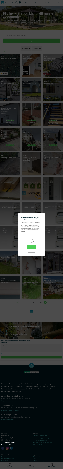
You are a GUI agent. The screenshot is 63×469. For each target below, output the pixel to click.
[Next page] (45, 302)
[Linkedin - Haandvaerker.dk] (12, 448)
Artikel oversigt (5, 462)
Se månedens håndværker (40, 440)
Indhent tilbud (47, 2)
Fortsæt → (31, 357)
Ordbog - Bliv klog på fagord (40, 462)
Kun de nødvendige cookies (31, 241)
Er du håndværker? (38, 437)
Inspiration (57, 2)
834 (41, 302)
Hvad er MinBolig (37, 444)
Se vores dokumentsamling (40, 463)
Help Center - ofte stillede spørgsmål (42, 442)
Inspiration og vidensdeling (40, 435)
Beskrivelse (4, 342)
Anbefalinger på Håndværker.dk (41, 438)
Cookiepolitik (4, 460)
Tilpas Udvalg (37, 48)
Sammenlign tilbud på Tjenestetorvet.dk (11, 463)
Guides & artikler (37, 456)
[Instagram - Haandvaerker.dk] (8, 448)
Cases (34, 458)
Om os (3, 456)
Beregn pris (38, 2)
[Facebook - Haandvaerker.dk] (3, 448)
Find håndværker (27, 2)
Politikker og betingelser (7, 458)
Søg (31, 41)
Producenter (36, 460)
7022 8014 (7, 442)
